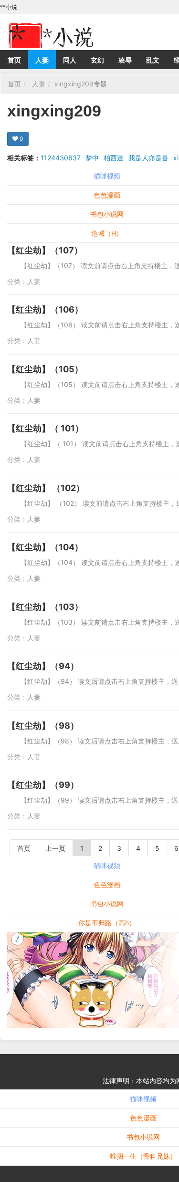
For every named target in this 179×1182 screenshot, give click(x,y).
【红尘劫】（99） (43, 785)
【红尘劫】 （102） (45, 488)
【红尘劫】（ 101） (45, 428)
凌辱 (125, 60)
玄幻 (97, 60)
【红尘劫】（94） (43, 666)
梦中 (92, 158)
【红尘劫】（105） (45, 369)
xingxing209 (74, 84)
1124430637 (61, 158)
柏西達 (114, 158)
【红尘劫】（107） (45, 250)
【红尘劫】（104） (45, 547)
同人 (69, 60)
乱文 (152, 60)
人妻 (42, 60)
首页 (14, 60)
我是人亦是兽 (148, 158)
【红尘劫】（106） (45, 309)
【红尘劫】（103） (45, 607)
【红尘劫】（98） (43, 726)
